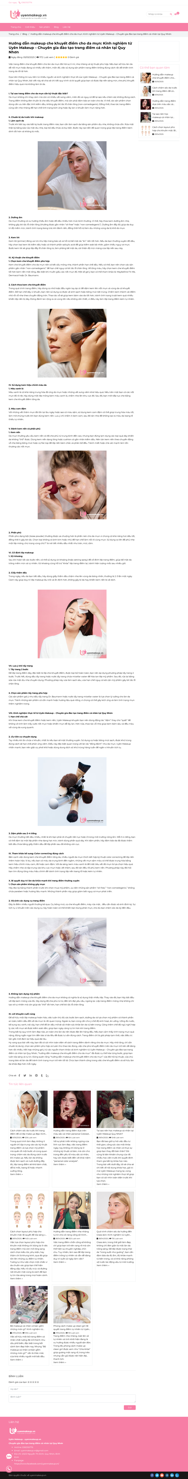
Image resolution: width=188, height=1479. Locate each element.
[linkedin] (172, 1475)
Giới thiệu (30, 27)
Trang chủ (16, 27)
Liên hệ (66, 27)
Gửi (130, 1407)
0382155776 (26, 2)
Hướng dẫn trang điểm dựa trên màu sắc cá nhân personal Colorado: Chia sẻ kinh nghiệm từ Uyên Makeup (71, 1132)
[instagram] (167, 1475)
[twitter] (157, 1475)
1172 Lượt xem (46, 57)
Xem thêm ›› (16, 1174)
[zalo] (177, 1475)
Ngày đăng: (16, 57)
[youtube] (162, 1475)
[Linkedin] (30, 1075)
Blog (56, 27)
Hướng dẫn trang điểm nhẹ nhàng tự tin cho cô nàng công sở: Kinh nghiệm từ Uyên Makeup (71, 1233)
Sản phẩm (44, 27)
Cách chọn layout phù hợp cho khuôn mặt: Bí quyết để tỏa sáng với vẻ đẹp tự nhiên (28, 1233)
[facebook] (152, 1475)
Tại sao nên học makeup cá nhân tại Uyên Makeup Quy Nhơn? (115, 1132)
